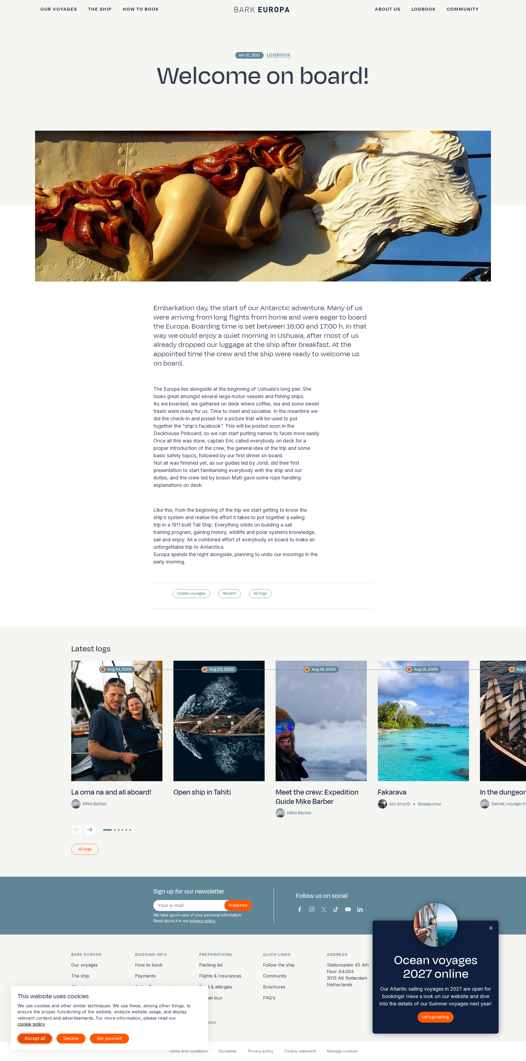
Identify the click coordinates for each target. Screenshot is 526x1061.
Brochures (274, 987)
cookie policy (31, 1024)
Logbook (423, 9)
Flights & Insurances (220, 976)
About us (388, 9)
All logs (260, 593)
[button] (89, 829)
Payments (145, 976)
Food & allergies (215, 987)
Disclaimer (228, 1051)
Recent (229, 593)
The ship (100, 9)
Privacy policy (260, 1051)
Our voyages (59, 9)
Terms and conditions (188, 1051)
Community (463, 9)
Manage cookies (342, 1051)
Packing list (210, 965)
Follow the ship (279, 965)
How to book (141, 9)
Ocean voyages (191, 593)
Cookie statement (300, 1051)
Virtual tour (211, 997)
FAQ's (269, 997)
